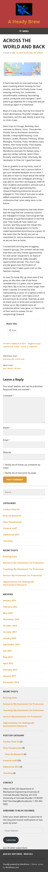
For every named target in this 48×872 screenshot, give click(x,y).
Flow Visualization (12, 522)
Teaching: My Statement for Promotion (23, 569)
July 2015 (7, 650)
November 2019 (11, 619)
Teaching (8, 540)
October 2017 (10, 632)
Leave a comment (29, 346)
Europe (37, 343)
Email (6, 440)
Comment (8, 395)
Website (7, 452)
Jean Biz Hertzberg (12, 854)
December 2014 (11, 682)
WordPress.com (12, 867)
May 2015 (8, 657)
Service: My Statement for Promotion (22, 575)
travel (16, 346)
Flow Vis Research (12, 515)
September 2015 (11, 644)
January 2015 (9, 676)
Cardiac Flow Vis (11, 509)
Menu (26, 31)
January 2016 (9, 638)
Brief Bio (28, 854)
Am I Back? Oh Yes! (12, 367)
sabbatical (8, 346)
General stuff (10, 528)
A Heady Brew (24, 21)
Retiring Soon (10, 556)
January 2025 (9, 600)
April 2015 (8, 663)
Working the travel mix (13, 357)
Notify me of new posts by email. (21, 473)
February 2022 (10, 606)
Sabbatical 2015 (19, 343)
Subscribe (11, 840)
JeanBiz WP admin (34, 53)
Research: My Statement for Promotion (23, 562)
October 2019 (10, 625)
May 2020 (8, 613)
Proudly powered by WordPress (16, 864)
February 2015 (10, 669)
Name (6, 427)
